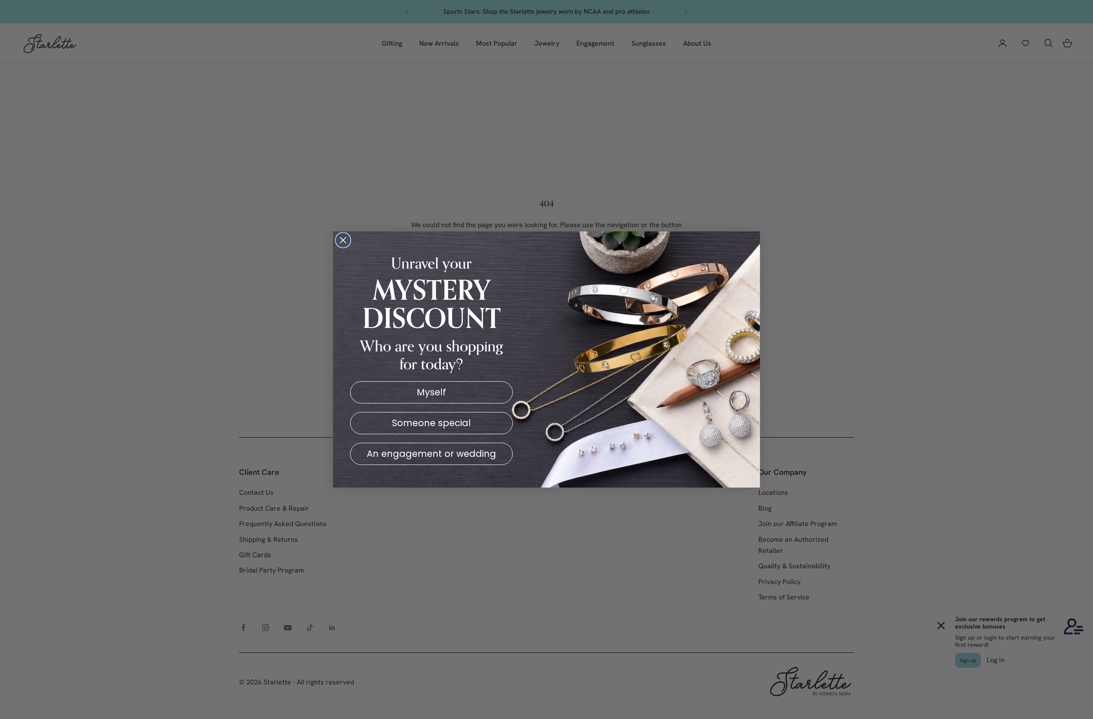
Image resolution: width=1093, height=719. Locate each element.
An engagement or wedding (431, 453)
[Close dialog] (343, 240)
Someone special (431, 423)
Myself (431, 392)
